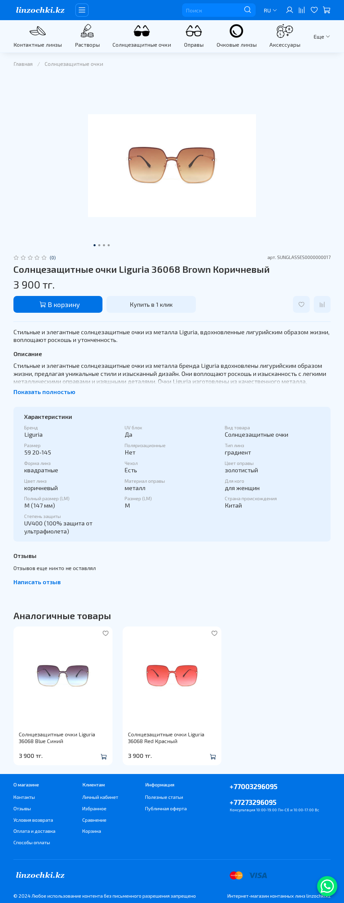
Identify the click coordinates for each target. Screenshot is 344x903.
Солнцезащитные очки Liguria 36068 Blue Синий (57, 737)
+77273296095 (253, 802)
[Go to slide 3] (104, 245)
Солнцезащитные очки (142, 44)
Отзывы (22, 808)
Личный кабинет (100, 797)
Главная (23, 63)
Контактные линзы (37, 44)
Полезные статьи (164, 797)
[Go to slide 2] (99, 245)
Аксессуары (284, 44)
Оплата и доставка (34, 831)
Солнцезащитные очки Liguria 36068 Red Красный (166, 737)
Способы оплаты (31, 842)
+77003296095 (253, 786)
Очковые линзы (237, 44)
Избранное (94, 808)
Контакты (24, 797)
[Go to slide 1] (95, 245)
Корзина (91, 831)
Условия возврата (33, 820)
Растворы (87, 44)
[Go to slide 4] (109, 245)
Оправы (194, 44)
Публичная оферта (166, 808)
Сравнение (94, 820)
